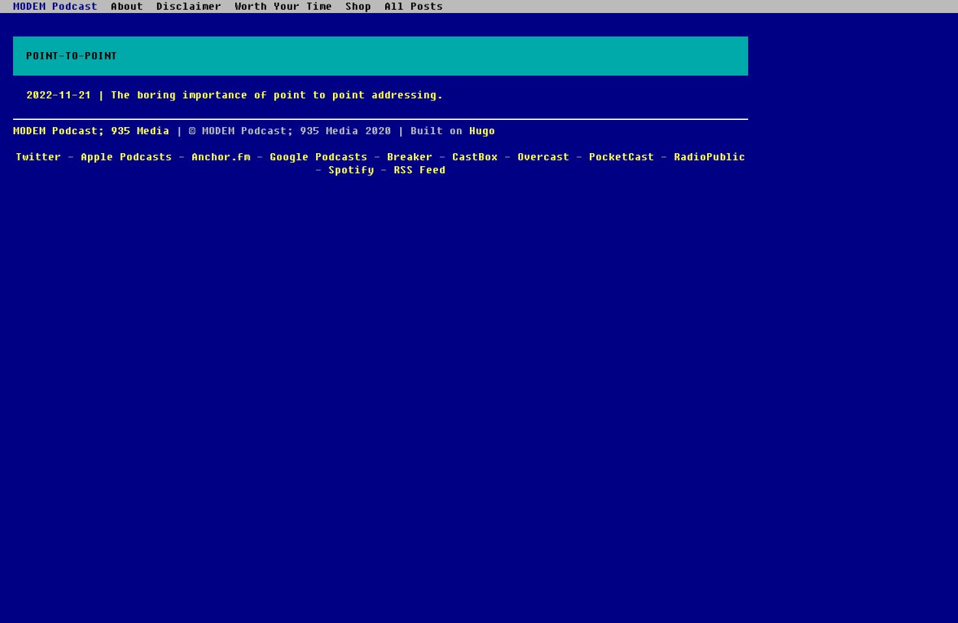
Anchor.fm (221, 157)
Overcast (543, 157)
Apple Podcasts (126, 157)
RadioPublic (710, 157)
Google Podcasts (319, 157)
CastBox (475, 157)
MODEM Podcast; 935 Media (91, 131)
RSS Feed (420, 170)
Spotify (351, 170)
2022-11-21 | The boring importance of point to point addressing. (234, 95)
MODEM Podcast (55, 6)
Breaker (410, 157)
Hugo (482, 131)
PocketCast (621, 157)
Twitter (38, 157)
